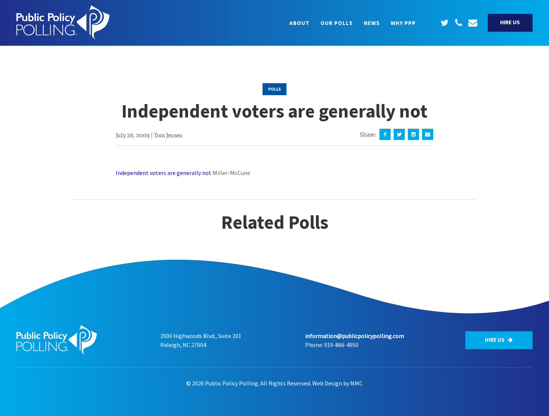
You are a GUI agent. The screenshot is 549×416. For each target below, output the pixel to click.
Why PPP (403, 23)
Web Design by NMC (337, 383)
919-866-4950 (341, 344)
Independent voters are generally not (163, 172)
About (299, 23)
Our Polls (336, 23)
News (372, 23)
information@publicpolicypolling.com (354, 336)
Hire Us (510, 22)
